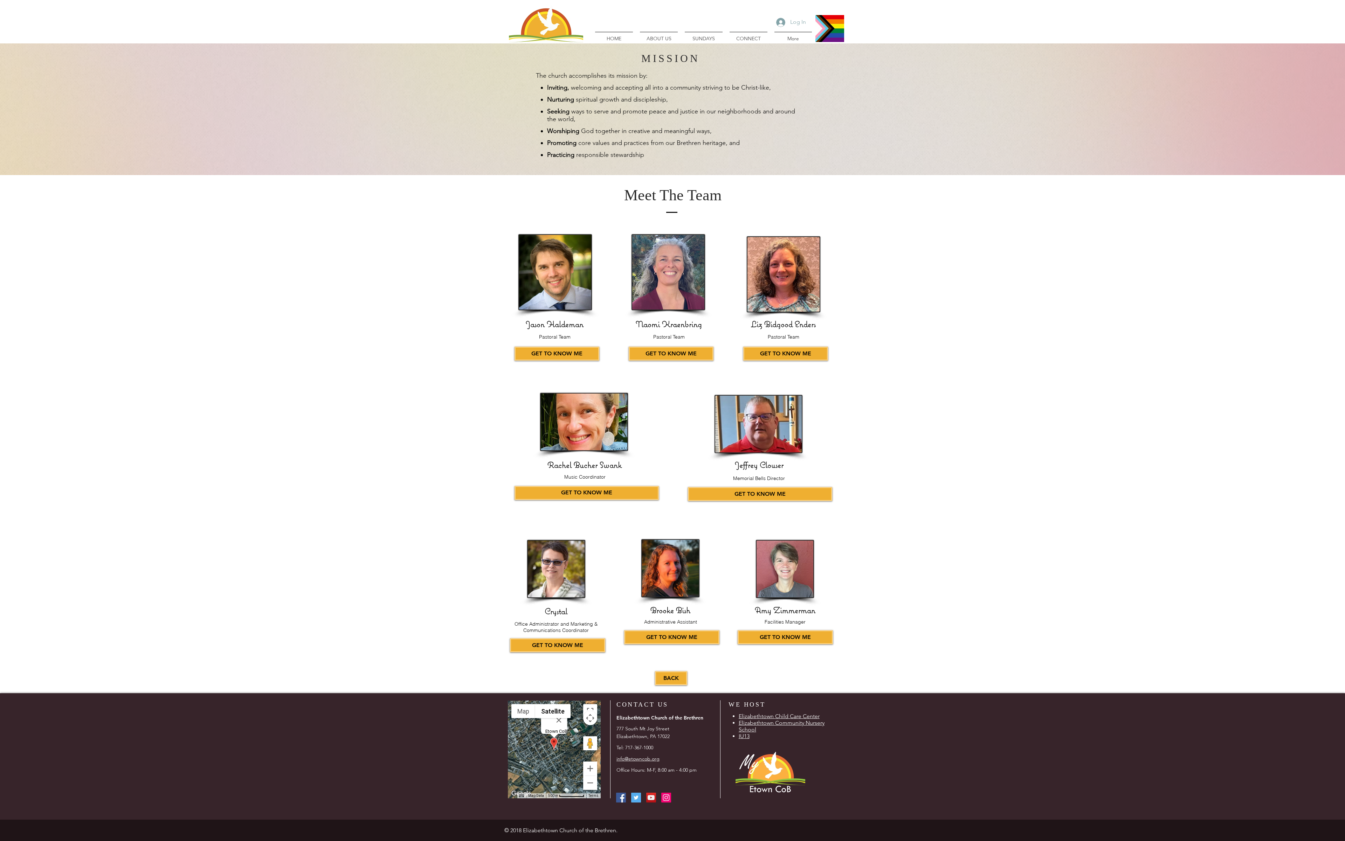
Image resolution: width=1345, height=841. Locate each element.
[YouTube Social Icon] (651, 797)
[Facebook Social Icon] (621, 797)
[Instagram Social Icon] (666, 797)
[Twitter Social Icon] (636, 797)
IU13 (744, 736)
